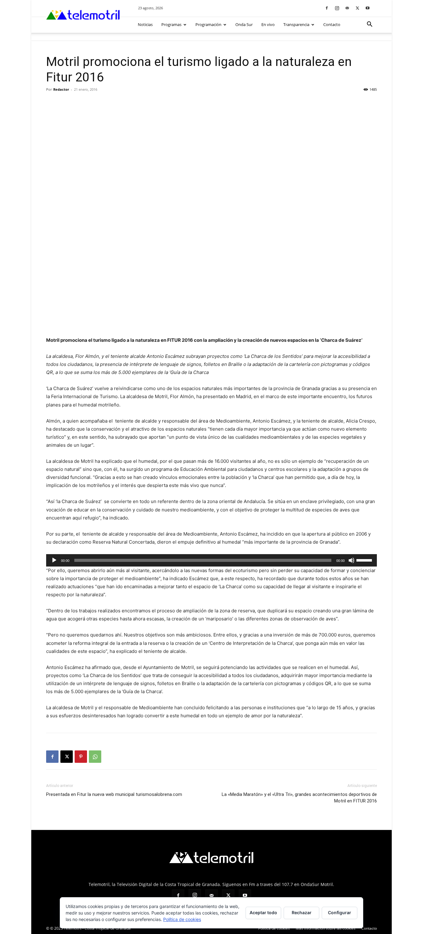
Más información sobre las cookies (325, 928)
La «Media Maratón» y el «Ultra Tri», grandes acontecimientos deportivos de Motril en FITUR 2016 (299, 798)
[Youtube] (367, 8)
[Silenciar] (351, 560)
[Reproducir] (54, 560)
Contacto (331, 24)
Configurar (339, 912)
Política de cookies (274, 928)
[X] (357, 8)
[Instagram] (337, 8)
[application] (211, 560)
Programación (208, 24)
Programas (171, 24)
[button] (369, 25)
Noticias (145, 24)
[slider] (365, 559)
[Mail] (347, 8)
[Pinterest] (81, 756)
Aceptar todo (263, 912)
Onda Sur (244, 24)
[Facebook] (326, 8)
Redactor (61, 89)
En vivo (268, 24)
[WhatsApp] (95, 756)
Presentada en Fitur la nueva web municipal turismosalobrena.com (114, 794)
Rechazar (302, 912)
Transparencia (296, 24)
